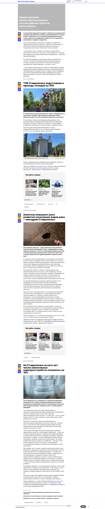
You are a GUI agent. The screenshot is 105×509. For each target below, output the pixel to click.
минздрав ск (38, 502)
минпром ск (26, 206)
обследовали (59, 481)
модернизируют (43, 166)
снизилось (26, 317)
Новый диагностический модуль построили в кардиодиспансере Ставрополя (43, 496)
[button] (44, 100)
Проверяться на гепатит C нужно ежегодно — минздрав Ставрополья (41, 498)
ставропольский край (28, 204)
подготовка (50, 204)
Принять (83, 506)
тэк (56, 204)
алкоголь (26, 357)
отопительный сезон (40, 204)
